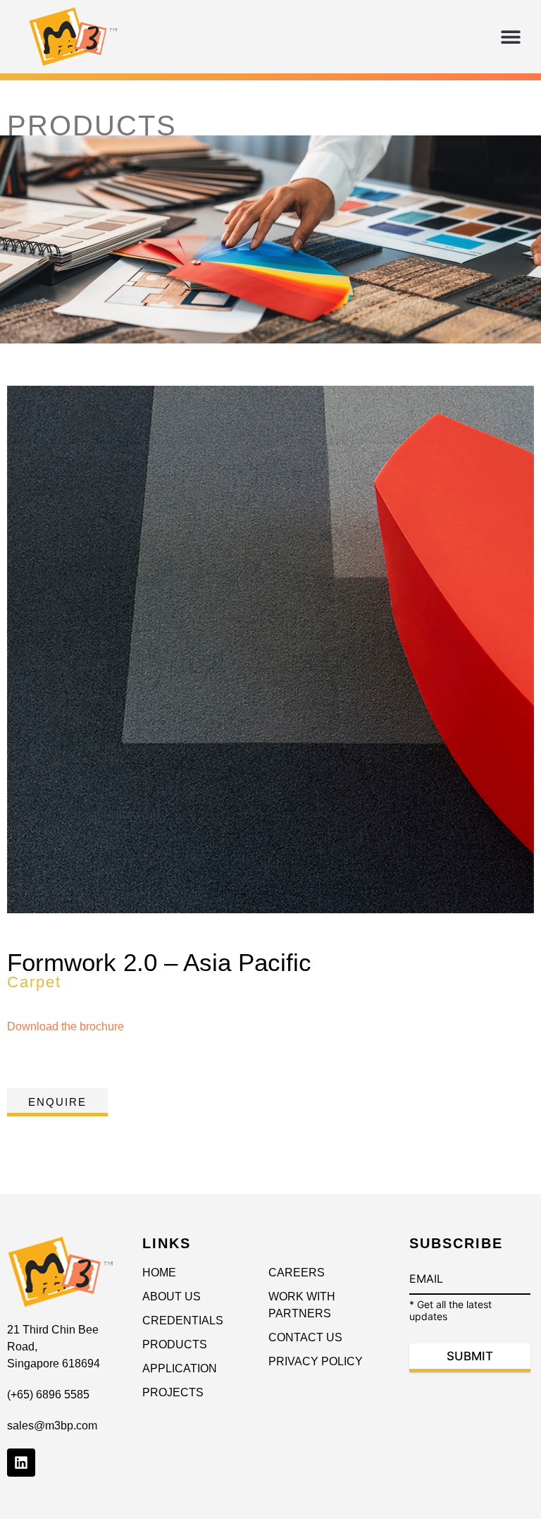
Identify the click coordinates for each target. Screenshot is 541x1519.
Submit (470, 1356)
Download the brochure (65, 1026)
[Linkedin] (21, 1462)
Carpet (34, 982)
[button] (511, 37)
